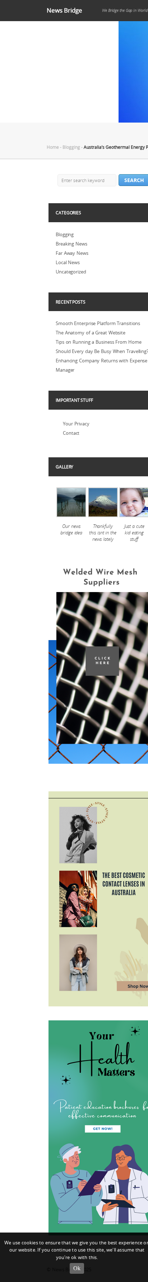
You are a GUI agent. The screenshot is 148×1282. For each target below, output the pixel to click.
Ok (76, 1268)
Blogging (71, 147)
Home (53, 147)
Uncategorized (71, 271)
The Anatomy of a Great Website (90, 332)
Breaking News (71, 243)
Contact (71, 433)
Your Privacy (76, 423)
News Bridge (64, 10)
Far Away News (72, 253)
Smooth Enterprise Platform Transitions (98, 323)
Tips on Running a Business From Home (98, 342)
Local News (68, 262)
